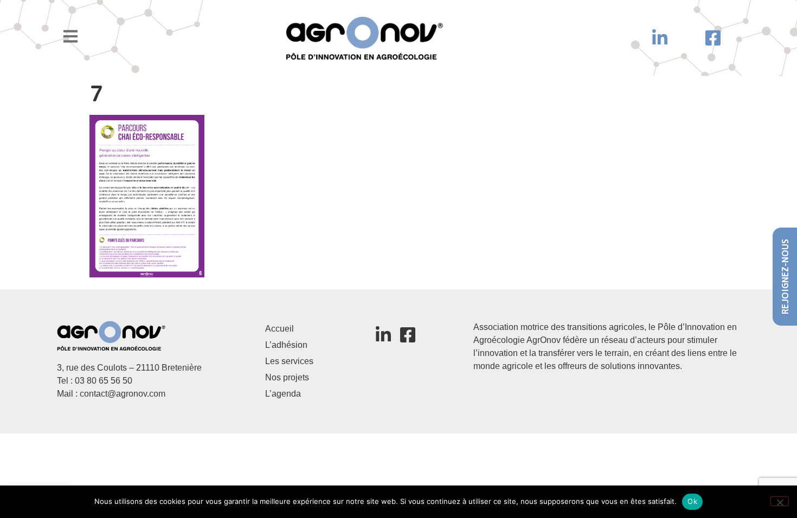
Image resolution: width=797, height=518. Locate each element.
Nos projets (287, 377)
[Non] (779, 501)
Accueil (279, 328)
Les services (289, 361)
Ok (692, 501)
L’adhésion (286, 344)
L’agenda (283, 393)
